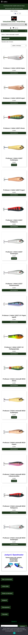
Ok (14, 633)
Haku (26, 24)
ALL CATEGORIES (14, 30)
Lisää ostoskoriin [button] (14, 73)
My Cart (16, 28)
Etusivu (3, 34)
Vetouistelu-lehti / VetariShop (14, 21)
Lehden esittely (5, 586)
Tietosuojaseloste (5, 607)
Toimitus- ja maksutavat (7, 593)
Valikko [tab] (5, 1)
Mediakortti (4, 600)
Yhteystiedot (4, 614)
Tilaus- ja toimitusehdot (7, 579)
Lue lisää (14, 164)
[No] (26, 631)
